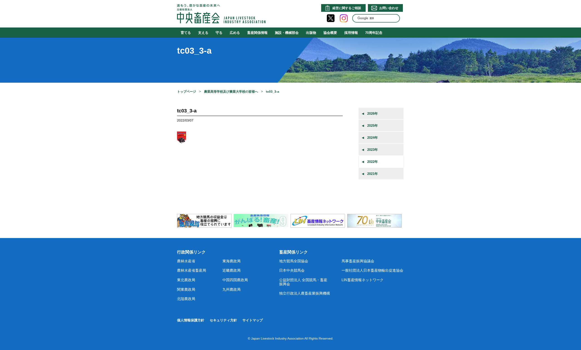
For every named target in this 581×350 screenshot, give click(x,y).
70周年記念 (373, 33)
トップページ (186, 91)
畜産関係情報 (257, 33)
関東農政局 (186, 289)
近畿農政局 (231, 270)
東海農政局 (231, 261)
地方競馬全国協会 (293, 261)
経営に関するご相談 (346, 8)
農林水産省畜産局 (191, 270)
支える (203, 33)
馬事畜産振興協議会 (358, 261)
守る (219, 33)
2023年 (372, 149)
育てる (186, 33)
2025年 (372, 125)
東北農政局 (186, 280)
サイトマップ (252, 320)
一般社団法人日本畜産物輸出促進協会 (372, 270)
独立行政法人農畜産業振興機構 (304, 293)
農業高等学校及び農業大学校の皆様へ (231, 91)
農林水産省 (186, 261)
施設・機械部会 (287, 33)
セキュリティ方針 (223, 320)
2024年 (372, 137)
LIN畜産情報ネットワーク (363, 280)
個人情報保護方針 (190, 320)
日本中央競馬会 (292, 270)
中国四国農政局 (235, 280)
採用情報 (351, 33)
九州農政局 (231, 289)
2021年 (372, 174)
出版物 (311, 33)
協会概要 (330, 33)
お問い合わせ (388, 8)
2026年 (372, 113)
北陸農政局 (186, 299)
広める (235, 33)
